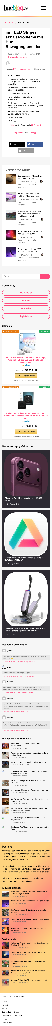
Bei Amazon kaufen (27, 376)
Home (4, 1001)
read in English (23, 187)
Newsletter (26, 292)
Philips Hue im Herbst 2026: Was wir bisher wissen (30, 901)
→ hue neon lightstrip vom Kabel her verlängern (18, 676)
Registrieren (25, 316)
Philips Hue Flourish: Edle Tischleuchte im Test (28, 952)
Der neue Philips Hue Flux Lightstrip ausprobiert (29, 980)
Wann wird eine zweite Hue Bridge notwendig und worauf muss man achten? (29, 809)
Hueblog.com (18, 881)
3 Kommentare (33, 258)
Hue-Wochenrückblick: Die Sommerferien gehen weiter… (29, 911)
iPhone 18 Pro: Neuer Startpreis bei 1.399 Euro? (23, 499)
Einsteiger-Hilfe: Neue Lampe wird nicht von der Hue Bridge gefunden (29, 772)
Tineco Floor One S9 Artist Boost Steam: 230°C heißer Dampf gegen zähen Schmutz (25, 629)
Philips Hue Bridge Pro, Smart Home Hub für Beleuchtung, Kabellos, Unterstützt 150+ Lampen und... (26, 415)
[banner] (15, 8)
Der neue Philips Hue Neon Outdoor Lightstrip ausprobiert (28, 962)
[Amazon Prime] (26, 366)
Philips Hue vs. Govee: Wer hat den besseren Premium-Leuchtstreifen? (28, 972)
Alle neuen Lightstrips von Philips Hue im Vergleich (30, 790)
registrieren (18, 133)
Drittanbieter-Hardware (17, 57)
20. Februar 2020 (37, 125)
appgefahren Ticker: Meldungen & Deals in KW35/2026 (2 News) (23, 559)
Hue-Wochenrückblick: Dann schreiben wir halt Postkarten (28, 929)
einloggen (34, 133)
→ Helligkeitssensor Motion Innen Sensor (15, 712)
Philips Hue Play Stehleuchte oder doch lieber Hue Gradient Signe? (30, 944)
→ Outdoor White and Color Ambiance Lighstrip (17, 693)
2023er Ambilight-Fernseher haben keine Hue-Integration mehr (28, 819)
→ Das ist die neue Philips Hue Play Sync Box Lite (18, 662)
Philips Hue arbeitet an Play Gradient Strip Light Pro (30, 919)
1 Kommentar (32, 185)
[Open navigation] (44, 8)
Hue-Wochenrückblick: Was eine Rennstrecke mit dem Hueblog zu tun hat (29, 893)
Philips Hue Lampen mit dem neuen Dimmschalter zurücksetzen (30, 754)
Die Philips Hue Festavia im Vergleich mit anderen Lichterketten (29, 800)
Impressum (6, 1019)
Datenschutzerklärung (10, 1012)
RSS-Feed (6, 1008)
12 (15, 69)
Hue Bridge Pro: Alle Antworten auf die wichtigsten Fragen (30, 828)
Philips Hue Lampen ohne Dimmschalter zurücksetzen (26, 745)
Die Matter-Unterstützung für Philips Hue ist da (28, 762)
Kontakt (26, 300)
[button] (17, 144)
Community (10, 22)
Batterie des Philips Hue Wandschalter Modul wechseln (28, 782)
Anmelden (26, 308)
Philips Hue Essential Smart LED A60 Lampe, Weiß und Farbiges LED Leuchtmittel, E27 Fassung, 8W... (26, 359)
